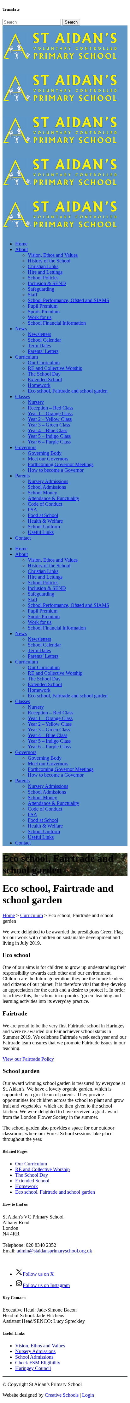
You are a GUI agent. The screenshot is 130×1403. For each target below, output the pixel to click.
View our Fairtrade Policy (28, 1059)
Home (9, 915)
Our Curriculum (31, 1163)
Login (88, 1395)
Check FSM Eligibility (37, 1362)
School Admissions (34, 1357)
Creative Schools (62, 1395)
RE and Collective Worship (42, 1169)
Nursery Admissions (35, 1351)
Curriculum (31, 915)
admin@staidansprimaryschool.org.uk (54, 1250)
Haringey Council (33, 1368)
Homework (26, 1186)
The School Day (31, 1175)
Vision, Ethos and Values (40, 1345)
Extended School (32, 1180)
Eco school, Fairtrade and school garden (55, 1192)
